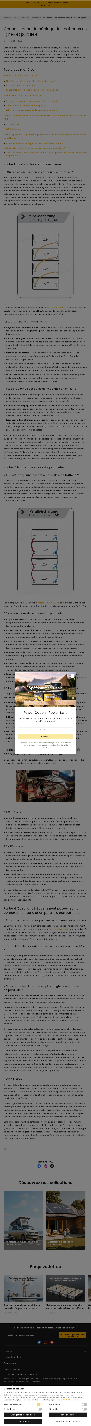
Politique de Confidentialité (67, 1400)
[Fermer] (72, 676)
